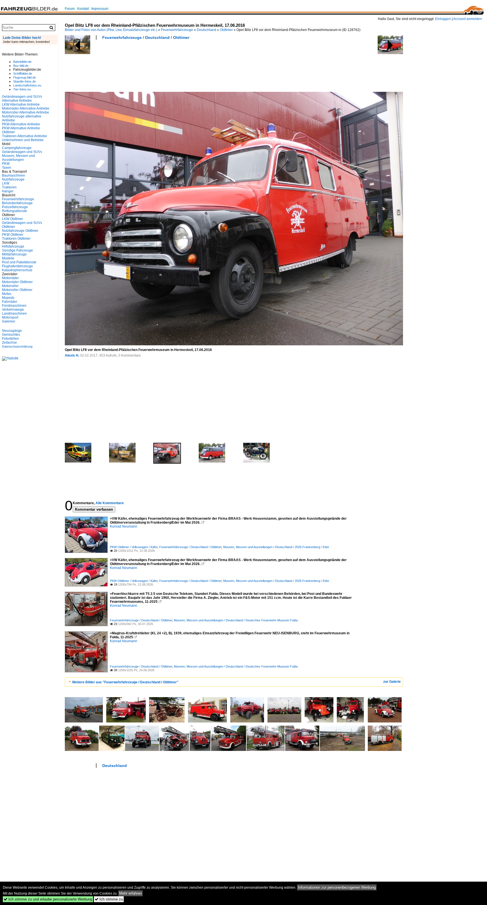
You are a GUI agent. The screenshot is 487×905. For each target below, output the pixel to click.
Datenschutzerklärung (17, 346)
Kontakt (83, 9)
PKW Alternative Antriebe (21, 124)
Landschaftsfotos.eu (27, 85)
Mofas (6, 294)
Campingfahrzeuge (17, 148)
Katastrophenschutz (17, 270)
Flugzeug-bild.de (24, 77)
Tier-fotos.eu (22, 89)
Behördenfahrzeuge (17, 203)
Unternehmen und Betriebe (23, 140)
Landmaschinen (14, 313)
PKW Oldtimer (12, 235)
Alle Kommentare (110, 503)
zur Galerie (392, 682)
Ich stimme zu (109, 899)
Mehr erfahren (130, 893)
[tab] (234, 682)
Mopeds (8, 298)
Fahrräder (9, 302)
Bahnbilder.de (22, 61)
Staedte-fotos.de (24, 81)
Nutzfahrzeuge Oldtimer (20, 231)
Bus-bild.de (20, 65)
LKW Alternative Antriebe (21, 104)
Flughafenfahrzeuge (17, 266)
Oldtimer (226, 30)
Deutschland (206, 30)
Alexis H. (72, 355)
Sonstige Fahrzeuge (17, 250)
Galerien (8, 321)
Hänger (8, 191)
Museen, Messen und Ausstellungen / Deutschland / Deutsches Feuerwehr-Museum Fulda (236, 620)
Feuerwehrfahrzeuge (177, 30)
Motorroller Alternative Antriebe (25, 112)
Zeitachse (9, 342)
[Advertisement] (167, 67)
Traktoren (9, 187)
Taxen (6, 168)
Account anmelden (467, 19)
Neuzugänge (12, 331)
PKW (6, 164)
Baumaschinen (13, 175)
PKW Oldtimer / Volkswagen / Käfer (134, 547)
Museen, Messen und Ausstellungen (18, 158)
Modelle (8, 258)
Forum (70, 9)
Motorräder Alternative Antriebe (25, 108)
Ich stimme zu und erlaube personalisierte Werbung (48, 899)
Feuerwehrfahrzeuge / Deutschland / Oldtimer (145, 37)
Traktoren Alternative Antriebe (24, 136)
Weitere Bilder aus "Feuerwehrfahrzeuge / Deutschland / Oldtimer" (125, 682)
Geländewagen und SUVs (22, 152)
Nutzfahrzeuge (13, 179)
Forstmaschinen (14, 306)
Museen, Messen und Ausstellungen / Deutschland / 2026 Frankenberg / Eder (276, 547)
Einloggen (443, 19)
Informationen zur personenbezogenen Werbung (337, 887)
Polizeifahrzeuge (15, 207)
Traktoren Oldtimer (16, 239)
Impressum (99, 9)
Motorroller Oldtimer (17, 290)
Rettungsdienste (14, 211)
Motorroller (10, 286)
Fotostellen (10, 339)
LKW (5, 183)
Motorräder (10, 278)
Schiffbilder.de (22, 73)
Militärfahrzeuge (14, 254)
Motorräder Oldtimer (17, 282)
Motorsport (10, 317)
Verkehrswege (13, 310)
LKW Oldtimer (12, 219)
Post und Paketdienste (19, 262)
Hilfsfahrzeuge (13, 246)
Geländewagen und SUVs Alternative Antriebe (22, 99)
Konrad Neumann (123, 526)
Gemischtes (11, 335)
